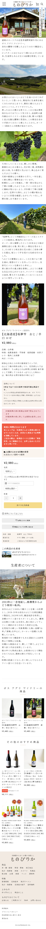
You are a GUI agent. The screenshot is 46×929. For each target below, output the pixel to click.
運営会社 (5, 918)
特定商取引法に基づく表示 (11, 915)
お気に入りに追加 (24, 520)
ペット (24, 874)
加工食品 (29, 868)
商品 (4, 864)
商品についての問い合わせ (24, 527)
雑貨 (17, 874)
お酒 (11, 874)
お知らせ (5, 900)
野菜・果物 (19, 868)
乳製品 (32, 871)
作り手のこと (7, 892)
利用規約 (5, 908)
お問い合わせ (36, 900)
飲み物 (4, 874)
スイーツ (24, 871)
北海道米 (14, 881)
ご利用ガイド (16, 900)
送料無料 (31, 884)
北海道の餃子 (20, 884)
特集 (4, 878)
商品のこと (19, 892)
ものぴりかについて (10, 897)
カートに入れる (23, 505)
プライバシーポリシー (10, 912)
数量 (6, 494)
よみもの (6, 889)
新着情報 (5, 881)
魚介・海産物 (7, 871)
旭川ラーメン (26, 881)
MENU (4, 5)
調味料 (31, 874)
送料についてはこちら (14, 513)
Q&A (26, 900)
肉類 (16, 871)
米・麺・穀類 (7, 868)
